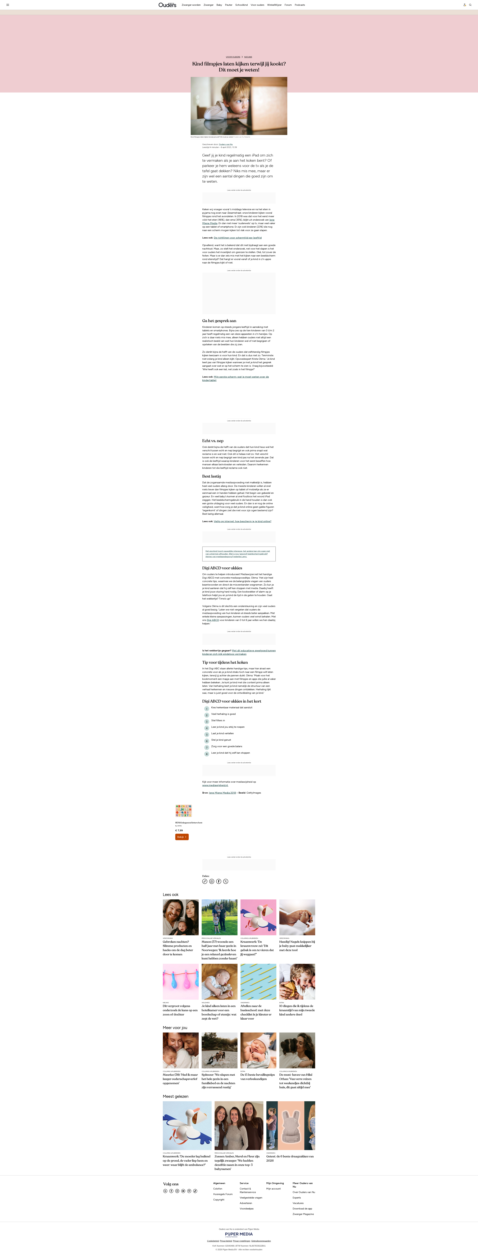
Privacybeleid (226, 1245)
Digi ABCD (213, 620)
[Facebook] (171, 1195)
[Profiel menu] (465, 5)
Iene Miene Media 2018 (222, 792)
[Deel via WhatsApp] (211, 881)
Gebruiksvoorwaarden (261, 1245)
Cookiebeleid (213, 1245)
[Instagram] (177, 1195)
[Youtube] (183, 1195)
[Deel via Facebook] (218, 881)
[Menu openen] (7, 5)
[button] (241, 1245)
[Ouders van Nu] (167, 5)
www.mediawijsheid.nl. (215, 785)
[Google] (165, 1195)
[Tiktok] (195, 1195)
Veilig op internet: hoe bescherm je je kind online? (242, 521)
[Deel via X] (225, 881)
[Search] (470, 5)
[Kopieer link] (204, 881)
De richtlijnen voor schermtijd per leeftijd (238, 237)
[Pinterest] (189, 1195)
